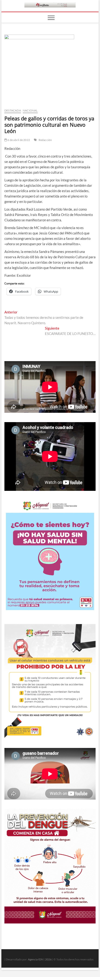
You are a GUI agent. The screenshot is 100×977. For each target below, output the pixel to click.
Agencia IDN (35, 959)
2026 (48, 959)
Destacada (12, 110)
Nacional (30, 110)
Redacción (45, 140)
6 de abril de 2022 (18, 140)
